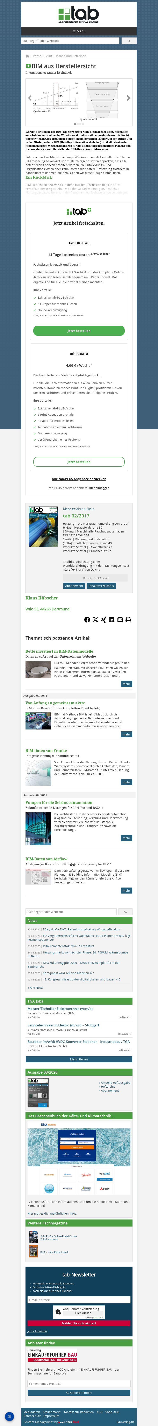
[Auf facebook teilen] (87, 621)
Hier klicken (83, 1313)
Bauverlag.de (125, 1422)
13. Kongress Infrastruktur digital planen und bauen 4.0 (74, 979)
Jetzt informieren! (37, 1331)
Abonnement (74, 586)
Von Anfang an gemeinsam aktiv (55, 703)
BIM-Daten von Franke (46, 750)
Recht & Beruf (42, 56)
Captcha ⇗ (94, 1317)
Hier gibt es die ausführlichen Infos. (52, 1213)
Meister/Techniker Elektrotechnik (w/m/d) (60, 1008)
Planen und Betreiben (71, 56)
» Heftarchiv (107, 1086)
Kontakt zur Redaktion (78, 1412)
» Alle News (35, 988)
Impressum (51, 1416)
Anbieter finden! (80, 1393)
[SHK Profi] (34, 1238)
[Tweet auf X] (95, 621)
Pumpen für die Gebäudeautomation (59, 802)
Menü (81, 31)
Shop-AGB (112, 1412)
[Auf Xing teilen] (104, 621)
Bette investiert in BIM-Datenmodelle (59, 651)
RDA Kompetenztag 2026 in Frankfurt (61, 946)
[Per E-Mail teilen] (120, 619)
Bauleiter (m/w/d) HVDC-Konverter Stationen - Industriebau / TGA (79, 1041)
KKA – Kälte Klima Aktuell (54, 1252)
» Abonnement (109, 1090)
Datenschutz (32, 1416)
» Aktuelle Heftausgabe (114, 1083)
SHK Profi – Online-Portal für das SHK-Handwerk (58, 1238)
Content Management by (40, 1422)
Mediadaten (31, 1412)
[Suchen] (129, 41)
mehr (126, 684)
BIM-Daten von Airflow (46, 859)
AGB (99, 1412)
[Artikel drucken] (128, 619)
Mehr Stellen (79, 1059)
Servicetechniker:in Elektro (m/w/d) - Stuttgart (63, 1025)
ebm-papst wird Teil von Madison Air (61, 973)
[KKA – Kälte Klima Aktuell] (34, 1252)
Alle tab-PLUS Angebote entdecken (79, 479)
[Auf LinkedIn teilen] (112, 621)
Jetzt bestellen (79, 331)
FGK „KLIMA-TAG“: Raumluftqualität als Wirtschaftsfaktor (74, 929)
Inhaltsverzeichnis (101, 586)
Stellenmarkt (51, 1412)
